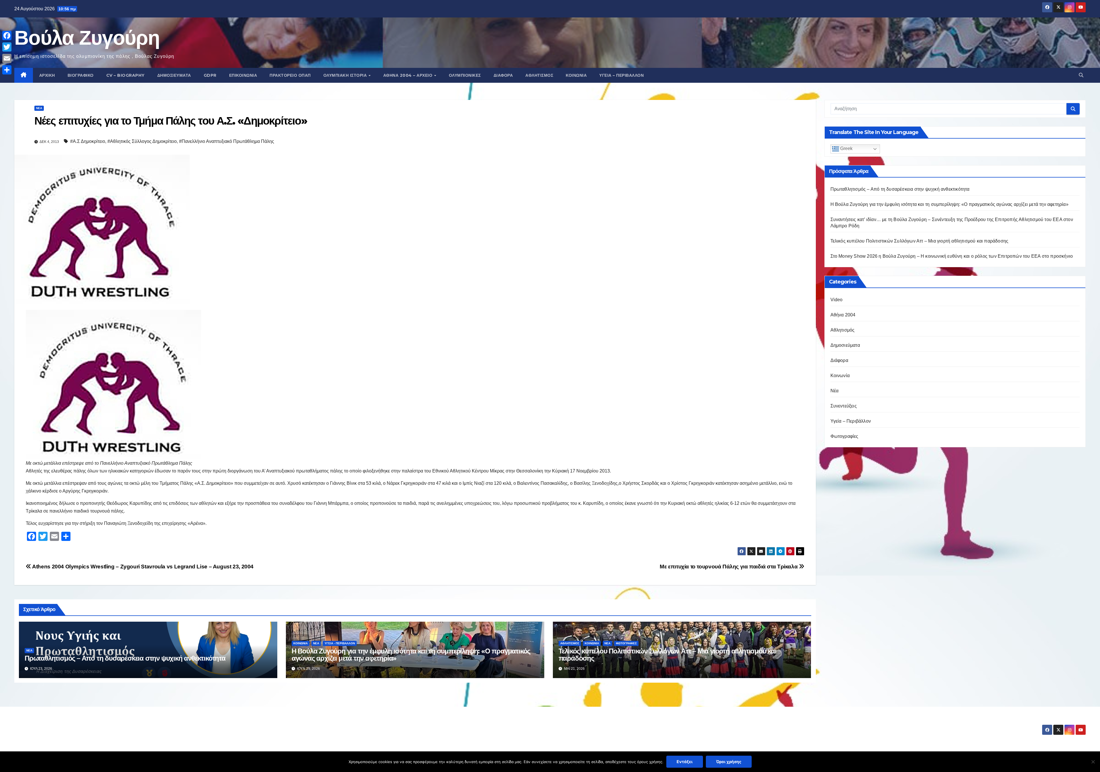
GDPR (210, 75)
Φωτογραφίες (626, 643)
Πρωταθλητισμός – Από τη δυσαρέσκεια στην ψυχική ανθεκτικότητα (125, 658)
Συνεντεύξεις (843, 405)
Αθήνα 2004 (843, 314)
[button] (1081, 75)
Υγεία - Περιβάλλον (340, 643)
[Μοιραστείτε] (7, 70)
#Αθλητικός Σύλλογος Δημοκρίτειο (142, 141)
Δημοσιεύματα (174, 75)
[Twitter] (7, 47)
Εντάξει (685, 761)
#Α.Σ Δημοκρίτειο (87, 141)
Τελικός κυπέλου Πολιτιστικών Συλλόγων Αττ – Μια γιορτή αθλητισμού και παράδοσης (668, 654)
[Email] (7, 58)
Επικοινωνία (243, 75)
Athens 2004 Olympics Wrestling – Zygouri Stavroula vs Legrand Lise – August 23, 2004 (142, 567)
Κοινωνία (576, 75)
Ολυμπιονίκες (465, 75)
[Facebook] (7, 35)
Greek (845, 148)
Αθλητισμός (539, 75)
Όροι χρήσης (728, 761)
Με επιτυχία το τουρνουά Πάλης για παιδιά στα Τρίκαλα (729, 567)
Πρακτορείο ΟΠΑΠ (290, 75)
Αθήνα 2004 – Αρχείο (408, 75)
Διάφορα (503, 75)
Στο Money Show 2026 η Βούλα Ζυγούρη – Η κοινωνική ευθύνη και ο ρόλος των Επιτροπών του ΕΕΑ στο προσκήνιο (951, 256)
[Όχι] (1093, 762)
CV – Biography (125, 75)
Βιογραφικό (81, 75)
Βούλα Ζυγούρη (87, 37)
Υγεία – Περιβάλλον (621, 75)
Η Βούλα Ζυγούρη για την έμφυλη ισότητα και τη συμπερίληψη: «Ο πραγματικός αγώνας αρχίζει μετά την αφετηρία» (411, 654)
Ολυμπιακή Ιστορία (345, 75)
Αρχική (47, 75)
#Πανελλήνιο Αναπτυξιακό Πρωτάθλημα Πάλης (226, 141)
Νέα (39, 108)
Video (836, 299)
